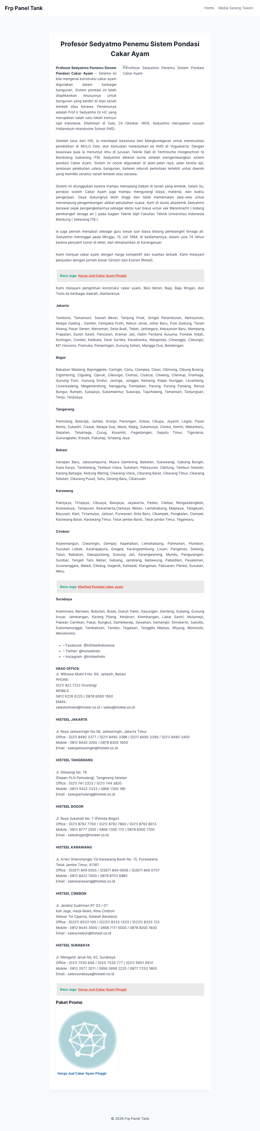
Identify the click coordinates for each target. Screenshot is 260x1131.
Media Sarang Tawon (235, 8)
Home (209, 8)
